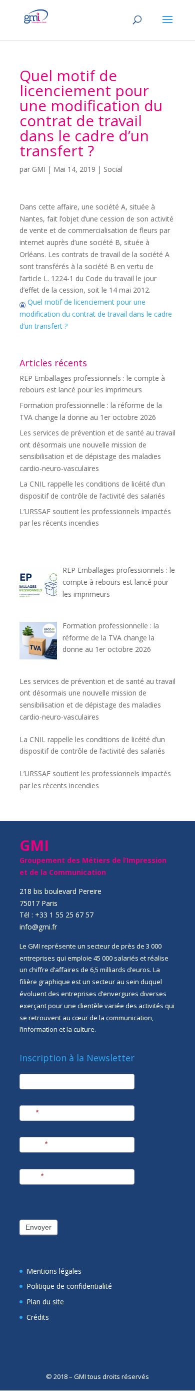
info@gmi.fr (38, 927)
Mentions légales (54, 1271)
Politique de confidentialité (69, 1286)
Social (113, 169)
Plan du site (45, 1301)
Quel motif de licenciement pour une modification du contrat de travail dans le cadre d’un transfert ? (96, 314)
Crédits (37, 1317)
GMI (39, 169)
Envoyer (39, 1227)
